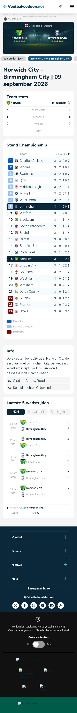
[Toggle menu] (71, 6)
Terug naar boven (39, 588)
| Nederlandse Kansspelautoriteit (52, 630)
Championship (36, 26)
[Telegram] (43, 605)
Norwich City (19, 37)
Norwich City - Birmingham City (50, 58)
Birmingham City (57, 37)
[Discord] (52, 605)
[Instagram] (34, 605)
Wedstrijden (14, 19)
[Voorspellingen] (62, 605)
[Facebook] (25, 605)
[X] (16, 605)
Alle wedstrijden (13, 58)
